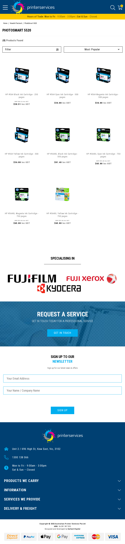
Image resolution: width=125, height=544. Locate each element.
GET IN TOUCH (62, 332)
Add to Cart (21, 111)
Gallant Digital (74, 529)
